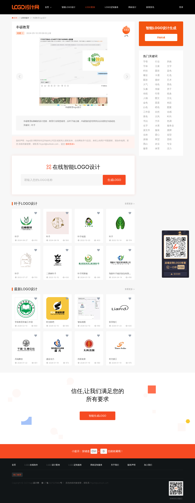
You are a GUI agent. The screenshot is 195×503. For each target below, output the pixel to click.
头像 (145, 89)
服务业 (170, 125)
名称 (145, 134)
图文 (157, 98)
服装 (157, 130)
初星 (19, 33)
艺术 (169, 79)
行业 (157, 61)
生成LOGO (114, 180)
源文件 (146, 130)
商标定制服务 (96, 465)
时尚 (169, 116)
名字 (145, 125)
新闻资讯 (150, 7)
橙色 (157, 107)
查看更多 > (130, 203)
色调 (169, 121)
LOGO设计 (25, 18)
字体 (145, 66)
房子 (169, 89)
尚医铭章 (82, 359)
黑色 (169, 84)
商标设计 (132, 7)
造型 (169, 134)
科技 (145, 70)
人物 (145, 98)
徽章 (145, 148)
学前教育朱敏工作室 (24, 322)
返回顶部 (177, 274)
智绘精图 (82, 322)
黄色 (145, 116)
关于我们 (115, 465)
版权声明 (131, 465)
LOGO (34, 121)
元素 (157, 66)
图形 (145, 79)
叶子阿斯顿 (83, 273)
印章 (157, 93)
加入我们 (148, 465)
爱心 (157, 134)
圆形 (157, 70)
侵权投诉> (70, 144)
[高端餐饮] (26, 345)
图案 (169, 107)
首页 (47, 7)
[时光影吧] (57, 308)
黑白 (145, 143)
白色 (145, 107)
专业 (169, 143)
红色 (169, 75)
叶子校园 (82, 236)
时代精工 (113, 359)
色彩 (169, 102)
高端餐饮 (19, 359)
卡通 (157, 75)
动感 (169, 111)
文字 (169, 66)
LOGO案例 (90, 7)
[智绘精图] (89, 308)
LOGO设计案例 (53, 465)
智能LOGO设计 (68, 7)
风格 (169, 61)
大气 (145, 84)
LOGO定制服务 (111, 7)
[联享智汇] (120, 308)
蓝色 (169, 70)
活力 (169, 148)
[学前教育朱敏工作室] (26, 308)
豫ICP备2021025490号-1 (52, 483)
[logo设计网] (25, 7)
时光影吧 (50, 322)
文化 (169, 98)
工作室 (146, 111)
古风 (157, 116)
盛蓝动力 (50, 359)
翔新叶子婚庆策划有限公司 (121, 273)
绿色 (157, 84)
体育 (157, 148)
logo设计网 (34, 483)
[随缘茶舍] (19, 76)
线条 (169, 93)
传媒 (157, 89)
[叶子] (26, 223)
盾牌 (169, 130)
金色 (145, 102)
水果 (157, 125)
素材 (157, 79)
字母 (145, 61)
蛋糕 (169, 139)
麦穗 (145, 139)
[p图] (126, 76)
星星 (157, 102)
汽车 (157, 121)
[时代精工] (120, 345)
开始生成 (161, 37)
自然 (157, 111)
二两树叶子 (51, 273)
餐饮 (145, 75)
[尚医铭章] (89, 345)
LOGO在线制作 (31, 465)
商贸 (157, 139)
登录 (181, 7)
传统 (145, 93)
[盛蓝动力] (57, 345)
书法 (145, 121)
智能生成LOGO (97, 415)
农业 (157, 143)
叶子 (17, 236)
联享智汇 (113, 322)
